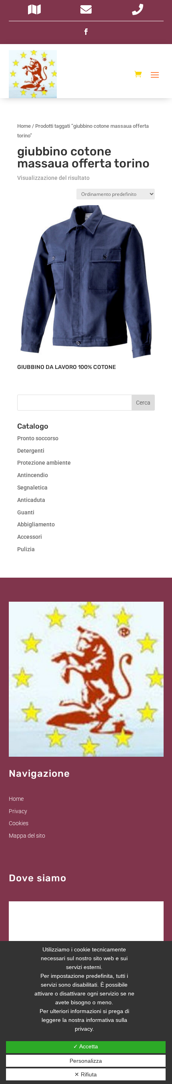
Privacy (18, 811)
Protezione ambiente (44, 462)
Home (24, 126)
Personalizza (86, 1061)
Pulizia (26, 549)
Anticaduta (31, 500)
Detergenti (30, 450)
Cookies (18, 823)
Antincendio (32, 475)
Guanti (25, 512)
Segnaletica (32, 487)
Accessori (29, 537)
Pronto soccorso (37, 438)
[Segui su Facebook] (86, 31)
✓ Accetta (85, 1046)
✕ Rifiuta (85, 1074)
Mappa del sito (27, 835)
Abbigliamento (36, 524)
